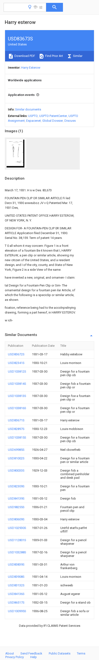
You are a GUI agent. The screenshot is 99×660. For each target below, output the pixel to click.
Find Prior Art (53, 56)
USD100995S (17, 611)
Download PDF (24, 56)
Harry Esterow (30, 67)
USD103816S (17, 408)
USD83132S (16, 585)
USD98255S (16, 507)
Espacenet (33, 120)
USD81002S (16, 458)
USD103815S (17, 437)
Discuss (70, 120)
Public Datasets (59, 653)
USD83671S (16, 420)
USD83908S (16, 576)
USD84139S (16, 498)
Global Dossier (52, 120)
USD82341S (16, 363)
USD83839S (16, 564)
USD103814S (17, 383)
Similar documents (28, 109)
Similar (77, 56)
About (9, 653)
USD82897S (16, 429)
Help (33, 657)
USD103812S (17, 371)
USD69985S (16, 449)
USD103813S (17, 396)
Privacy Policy (14, 657)
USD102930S (17, 528)
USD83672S (16, 354)
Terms (81, 653)
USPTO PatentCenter (53, 116)
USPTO (33, 116)
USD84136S (16, 594)
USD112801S (17, 540)
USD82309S (16, 486)
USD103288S (17, 552)
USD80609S (16, 519)
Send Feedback (31, 653)
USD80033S (16, 470)
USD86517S (16, 602)
